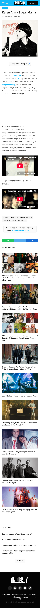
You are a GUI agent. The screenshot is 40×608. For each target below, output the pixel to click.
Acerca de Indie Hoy (19, 594)
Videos (5, 8)
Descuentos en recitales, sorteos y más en (19, 229)
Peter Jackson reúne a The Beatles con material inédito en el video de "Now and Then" (19, 308)
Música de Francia (26, 217)
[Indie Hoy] (20, 3)
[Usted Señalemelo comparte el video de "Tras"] (20, 383)
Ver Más (20, 561)
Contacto (32, 594)
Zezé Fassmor (8, 16)
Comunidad (32, 3)
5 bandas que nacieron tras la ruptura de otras (19, 545)
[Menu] (3, 3)
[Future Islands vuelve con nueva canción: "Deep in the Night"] (20, 468)
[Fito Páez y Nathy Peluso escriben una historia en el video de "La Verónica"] (20, 410)
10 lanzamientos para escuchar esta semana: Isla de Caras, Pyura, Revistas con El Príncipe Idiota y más (19, 278)
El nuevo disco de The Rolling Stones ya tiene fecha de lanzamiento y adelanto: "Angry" (19, 368)
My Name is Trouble (9, 220)
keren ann (14, 217)
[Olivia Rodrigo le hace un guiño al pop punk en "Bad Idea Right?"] (20, 497)
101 (18, 78)
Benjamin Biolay (8, 85)
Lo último (6, 528)
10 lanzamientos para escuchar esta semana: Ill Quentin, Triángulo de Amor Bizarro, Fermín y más (20, 338)
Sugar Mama (22, 220)
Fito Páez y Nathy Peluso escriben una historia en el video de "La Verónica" (19, 424)
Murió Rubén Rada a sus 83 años (14, 540)
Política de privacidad (20, 597)
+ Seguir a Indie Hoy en (19, 64)
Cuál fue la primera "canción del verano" (17, 534)
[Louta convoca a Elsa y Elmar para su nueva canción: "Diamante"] (20, 439)
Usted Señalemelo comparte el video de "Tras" (19, 396)
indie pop (6, 217)
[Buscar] (7, 3)
